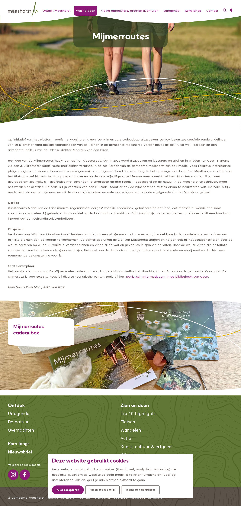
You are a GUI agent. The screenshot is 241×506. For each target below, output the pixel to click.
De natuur (18, 422)
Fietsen (127, 422)
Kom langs (19, 444)
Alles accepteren (68, 490)
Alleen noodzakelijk (102, 490)
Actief (126, 439)
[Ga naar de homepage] (23, 9)
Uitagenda (19, 414)
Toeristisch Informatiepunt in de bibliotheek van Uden (166, 276)
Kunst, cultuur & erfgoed (146, 447)
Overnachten (21, 430)
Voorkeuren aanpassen (140, 490)
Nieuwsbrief (20, 452)
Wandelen (130, 430)
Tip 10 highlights (138, 414)
